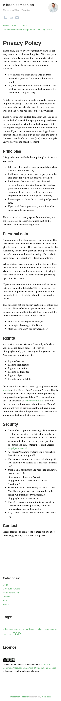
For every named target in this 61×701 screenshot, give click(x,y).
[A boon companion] (53, 9)
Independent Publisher (19, 697)
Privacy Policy (45, 29)
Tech (5, 600)
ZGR (16, 633)
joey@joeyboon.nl (34, 400)
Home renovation (11, 592)
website (6, 390)
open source (51, 629)
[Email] (11, 17)
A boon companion (18, 5)
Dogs (5, 585)
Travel (6, 604)
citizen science (15, 629)
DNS (22, 629)
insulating (39, 629)
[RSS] (5, 17)
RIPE (4, 635)
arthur (5, 629)
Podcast (6, 596)
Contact (24, 25)
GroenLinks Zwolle (11, 588)
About (14, 25)
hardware (30, 629)
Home (6, 25)
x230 (9, 635)
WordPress (46, 697)
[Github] (17, 17)
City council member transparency (19, 29)
